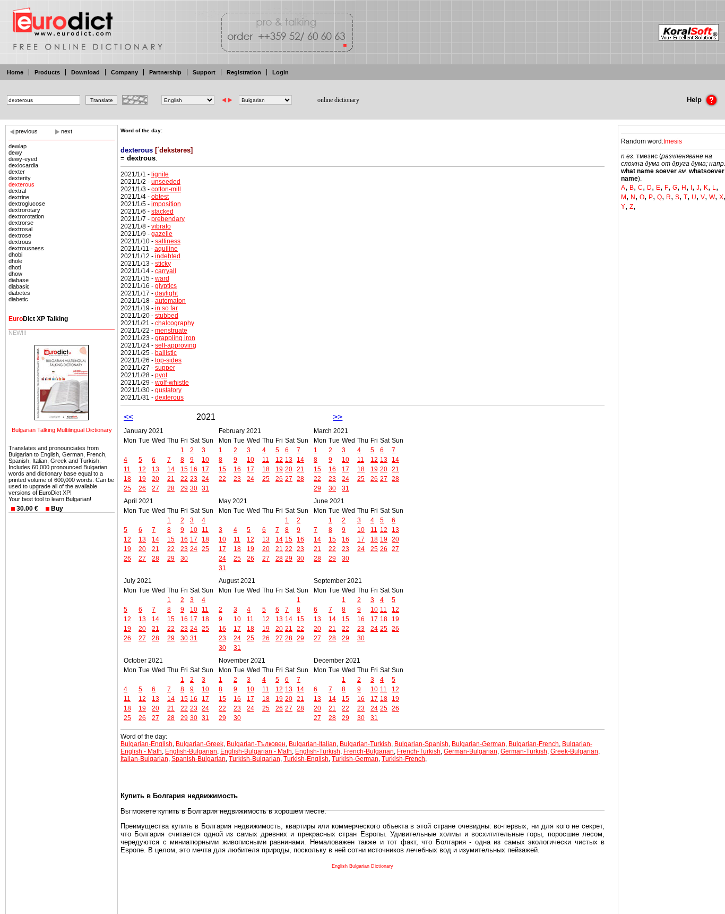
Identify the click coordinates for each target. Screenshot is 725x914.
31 (205, 488)
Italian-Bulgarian (144, 759)
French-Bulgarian (368, 751)
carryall (165, 271)
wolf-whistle (172, 382)
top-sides (168, 360)
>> (337, 416)
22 (184, 479)
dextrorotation (26, 216)
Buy (57, 508)
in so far (166, 308)
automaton (170, 300)
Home (15, 72)
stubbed (166, 315)
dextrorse (20, 222)
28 (171, 488)
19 (142, 479)
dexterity (19, 178)
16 (193, 469)
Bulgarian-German (478, 744)
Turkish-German (355, 759)
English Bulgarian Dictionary (362, 866)
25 (127, 488)
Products (47, 72)
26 (142, 488)
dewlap (17, 146)
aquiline (166, 248)
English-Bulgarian (191, 751)
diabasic (19, 286)
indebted (167, 256)
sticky (163, 263)
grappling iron (175, 338)
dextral (17, 191)
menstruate (171, 330)
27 (155, 488)
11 (127, 469)
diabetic (18, 299)
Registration (244, 72)
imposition (166, 204)
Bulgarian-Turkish (365, 744)
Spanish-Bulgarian (198, 759)
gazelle (161, 234)
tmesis (672, 141)
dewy (15, 152)
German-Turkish (523, 751)
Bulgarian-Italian (312, 744)
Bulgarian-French (533, 744)
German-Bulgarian (470, 751)
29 (184, 488)
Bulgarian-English (146, 744)
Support (204, 72)
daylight (166, 293)
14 (171, 469)
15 (184, 469)
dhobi (15, 254)
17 (205, 469)
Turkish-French (403, 759)
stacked (162, 211)
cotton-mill (166, 189)
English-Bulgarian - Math (256, 751)
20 (155, 479)
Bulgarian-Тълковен (256, 744)
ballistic (166, 353)
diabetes (19, 293)
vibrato (161, 226)
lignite (160, 174)
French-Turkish (419, 751)
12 (142, 469)
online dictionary (338, 100)
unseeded (165, 181)
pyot (161, 375)
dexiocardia (23, 165)
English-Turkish (317, 751)
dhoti (14, 267)
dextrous (19, 242)
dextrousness (26, 248)
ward (162, 278)
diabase (18, 280)
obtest (160, 196)
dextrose (19, 235)
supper (165, 367)
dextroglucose (26, 203)
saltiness (167, 241)
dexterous (21, 184)
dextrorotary (24, 210)
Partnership (165, 72)
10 (205, 459)
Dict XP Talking (38, 319)
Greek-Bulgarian (574, 751)
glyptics (166, 286)
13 (155, 469)
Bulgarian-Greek (199, 744)
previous (26, 131)
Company (124, 72)
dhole (15, 261)
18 (127, 479)
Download (85, 72)
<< (128, 416)
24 (205, 479)
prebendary (168, 219)
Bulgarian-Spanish (421, 744)
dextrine (18, 197)
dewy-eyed (22, 159)
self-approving (175, 345)
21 (171, 479)
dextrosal (20, 229)
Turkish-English (306, 759)
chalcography (174, 323)
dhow (15, 273)
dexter (16, 171)
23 (193, 479)
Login (280, 72)
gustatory (168, 390)
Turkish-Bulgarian (254, 759)
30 (193, 488)
